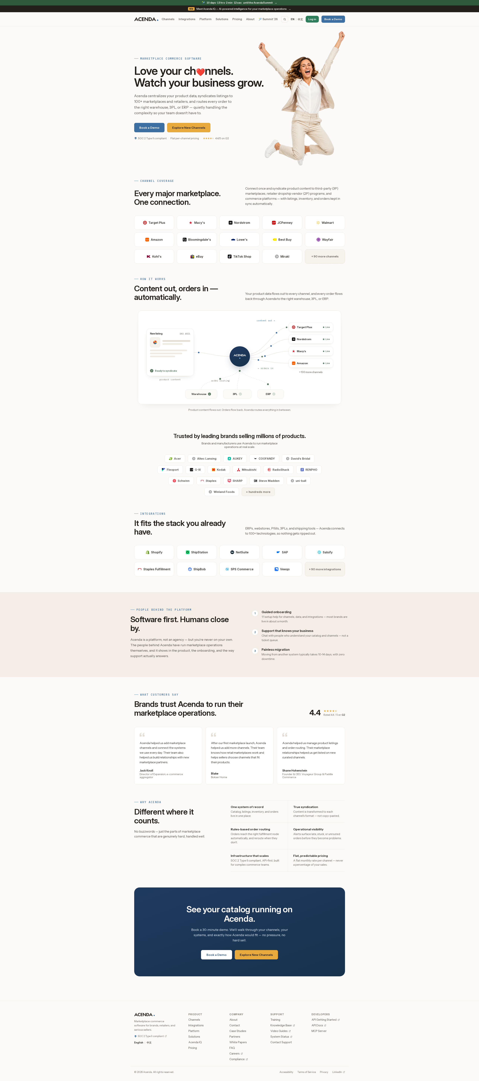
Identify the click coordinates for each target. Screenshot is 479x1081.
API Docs (317, 1025)
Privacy (324, 1071)
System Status (279, 1036)
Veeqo (285, 569)
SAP (285, 552)
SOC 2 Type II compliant (152, 138)
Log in (312, 19)
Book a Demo (333, 19)
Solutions (222, 19)
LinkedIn (337, 1071)
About (250, 19)
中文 (300, 19)
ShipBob (199, 569)
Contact (234, 1025)
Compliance (237, 1059)
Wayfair (327, 239)
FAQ (232, 1048)
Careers (234, 1053)
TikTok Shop (242, 256)
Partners (234, 1036)
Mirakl (284, 256)
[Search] (284, 19)
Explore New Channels (188, 127)
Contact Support (281, 1042)
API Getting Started (324, 1019)
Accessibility (286, 1071)
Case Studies (237, 1031)
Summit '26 (268, 19)
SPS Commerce (242, 569)
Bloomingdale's (199, 239)
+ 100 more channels (311, 372)
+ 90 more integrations (325, 569)
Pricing (237, 19)
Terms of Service (306, 1071)
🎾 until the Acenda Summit (239, 2)
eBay (199, 256)
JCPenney (284, 223)
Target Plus (156, 223)
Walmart (328, 223)
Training (275, 1019)
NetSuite (242, 552)
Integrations (187, 19)
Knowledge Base (281, 1025)
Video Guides (279, 1031)
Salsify (328, 552)
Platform (206, 19)
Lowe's (242, 239)
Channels (168, 19)
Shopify (156, 552)
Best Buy (285, 239)
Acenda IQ (195, 1042)
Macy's (199, 223)
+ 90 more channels (324, 256)
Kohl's (156, 256)
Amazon (157, 239)
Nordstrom (242, 223)
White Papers (238, 1042)
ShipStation (199, 552)
